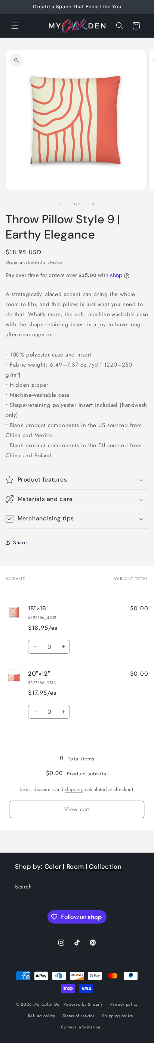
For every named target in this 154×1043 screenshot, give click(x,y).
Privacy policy (124, 1004)
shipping (74, 789)
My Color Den (48, 1004)
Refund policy (41, 1016)
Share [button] (20, 542)
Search (23, 886)
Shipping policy (117, 1016)
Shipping (14, 262)
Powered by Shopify (83, 1004)
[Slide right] (93, 204)
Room (75, 866)
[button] (15, 26)
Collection (105, 866)
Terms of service (79, 1016)
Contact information (81, 1027)
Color (52, 866)
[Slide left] (60, 204)
